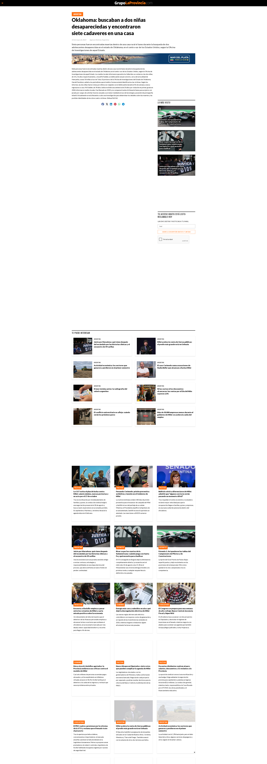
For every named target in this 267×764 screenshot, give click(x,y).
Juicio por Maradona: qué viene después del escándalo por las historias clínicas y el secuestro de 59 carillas (112, 344)
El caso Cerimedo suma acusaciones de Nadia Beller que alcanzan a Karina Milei (174, 366)
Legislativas (164, 605)
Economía (120, 605)
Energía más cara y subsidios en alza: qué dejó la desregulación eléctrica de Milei (133, 609)
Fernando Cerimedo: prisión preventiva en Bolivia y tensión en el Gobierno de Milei (132, 493)
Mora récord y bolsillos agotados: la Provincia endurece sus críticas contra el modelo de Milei (90, 668)
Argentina (77, 14)
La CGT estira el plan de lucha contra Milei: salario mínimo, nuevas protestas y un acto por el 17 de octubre (90, 493)
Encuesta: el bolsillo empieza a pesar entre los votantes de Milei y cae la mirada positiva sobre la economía (88, 610)
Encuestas (78, 605)
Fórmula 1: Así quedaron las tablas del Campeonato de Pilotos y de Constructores (175, 553)
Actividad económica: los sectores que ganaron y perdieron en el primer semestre (112, 366)
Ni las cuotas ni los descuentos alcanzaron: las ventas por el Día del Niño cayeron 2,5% (174, 391)
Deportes (120, 547)
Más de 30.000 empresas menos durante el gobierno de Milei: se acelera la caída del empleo (175, 414)
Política (77, 488)
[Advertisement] (114, 113)
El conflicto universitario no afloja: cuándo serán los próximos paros (112, 413)
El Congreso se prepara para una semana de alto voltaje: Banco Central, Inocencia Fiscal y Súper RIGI (176, 610)
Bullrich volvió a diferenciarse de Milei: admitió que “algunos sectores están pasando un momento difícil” (175, 493)
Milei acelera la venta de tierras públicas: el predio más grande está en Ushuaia (174, 343)
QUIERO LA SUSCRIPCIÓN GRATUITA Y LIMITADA (176, 232)
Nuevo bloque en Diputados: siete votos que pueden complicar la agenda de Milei (133, 667)
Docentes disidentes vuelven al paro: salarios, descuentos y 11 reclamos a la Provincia (175, 668)
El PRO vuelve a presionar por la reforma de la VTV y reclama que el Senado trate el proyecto (90, 728)
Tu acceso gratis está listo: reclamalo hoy (172, 215)
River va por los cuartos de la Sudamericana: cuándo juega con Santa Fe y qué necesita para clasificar (132, 553)
